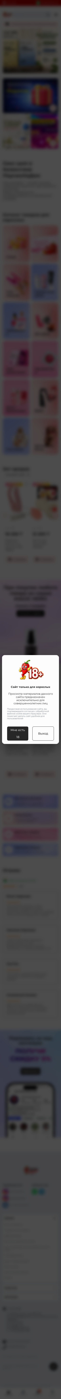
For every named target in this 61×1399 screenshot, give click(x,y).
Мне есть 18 (18, 733)
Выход (43, 733)
